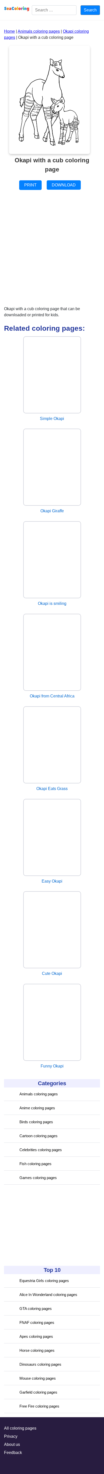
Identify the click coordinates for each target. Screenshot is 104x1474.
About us (12, 1444)
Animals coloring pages (38, 1094)
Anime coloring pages (37, 1108)
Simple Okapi (52, 418)
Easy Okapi (52, 881)
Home (9, 31)
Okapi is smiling (52, 603)
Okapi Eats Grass (52, 788)
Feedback (13, 1452)
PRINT (30, 185)
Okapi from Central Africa (52, 696)
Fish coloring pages (35, 1164)
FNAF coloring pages (36, 1322)
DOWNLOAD (64, 185)
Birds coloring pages (36, 1122)
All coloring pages (20, 1428)
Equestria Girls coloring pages (44, 1280)
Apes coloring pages (36, 1336)
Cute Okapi (52, 973)
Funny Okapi (52, 1066)
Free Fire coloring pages (39, 1406)
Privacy (10, 1436)
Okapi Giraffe (52, 511)
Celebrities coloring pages (40, 1150)
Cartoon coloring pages (38, 1136)
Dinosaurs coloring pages (40, 1364)
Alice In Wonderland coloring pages (48, 1294)
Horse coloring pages (37, 1350)
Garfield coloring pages (38, 1392)
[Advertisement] (42, 1225)
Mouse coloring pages (37, 1378)
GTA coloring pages (35, 1308)
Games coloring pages (38, 1177)
